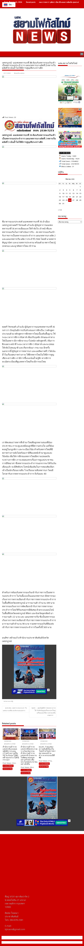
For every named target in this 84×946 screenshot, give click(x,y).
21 (77, 197)
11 (67, 193)
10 (63, 193)
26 (70, 200)
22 (80, 197)
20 (73, 197)
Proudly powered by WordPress (27, 942)
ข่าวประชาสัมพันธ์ (8, 766)
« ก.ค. (60, 210)
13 (73, 193)
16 (60, 197)
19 (70, 197)
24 (63, 200)
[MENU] (81, 53)
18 (67, 197)
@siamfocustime (19, 73)
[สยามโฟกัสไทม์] (4, 53)
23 (60, 200)
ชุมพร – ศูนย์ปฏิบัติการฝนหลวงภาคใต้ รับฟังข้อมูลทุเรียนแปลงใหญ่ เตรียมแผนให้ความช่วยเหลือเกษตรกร (44, 711)
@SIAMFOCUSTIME (9, 744)
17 (63, 197)
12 (70, 193)
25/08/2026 (25, 741)
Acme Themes (63, 942)
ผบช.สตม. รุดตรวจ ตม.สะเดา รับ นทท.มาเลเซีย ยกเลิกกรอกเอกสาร (15, 709)
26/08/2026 (7, 741)
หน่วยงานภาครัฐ (8, 701)
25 (67, 200)
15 (80, 193)
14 (77, 193)
